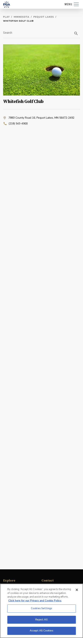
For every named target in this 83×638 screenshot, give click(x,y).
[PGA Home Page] (6, 4)
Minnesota (21, 16)
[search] (76, 33)
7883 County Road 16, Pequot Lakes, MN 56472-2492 (41, 118)
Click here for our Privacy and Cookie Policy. (35, 600)
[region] (41, 611)
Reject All (41, 619)
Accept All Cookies (41, 630)
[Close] (77, 590)
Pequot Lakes (43, 16)
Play (6, 16)
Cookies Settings (41, 608)
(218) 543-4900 (18, 123)
